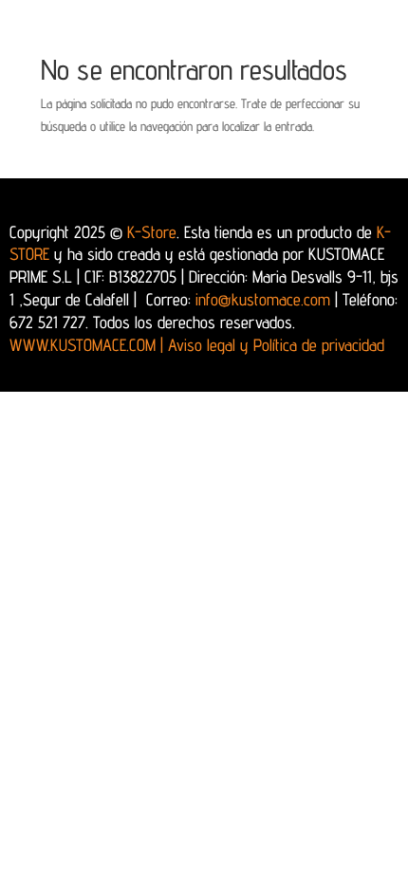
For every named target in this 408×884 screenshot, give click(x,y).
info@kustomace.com (262, 299)
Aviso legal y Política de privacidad (276, 345)
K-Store (151, 232)
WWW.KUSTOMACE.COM (86, 345)
